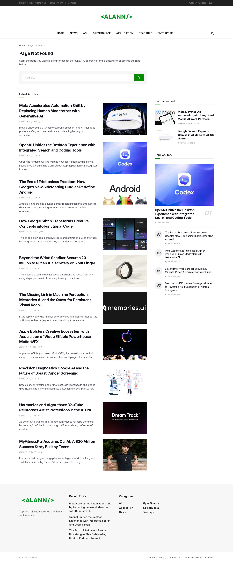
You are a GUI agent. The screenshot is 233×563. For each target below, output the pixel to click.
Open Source (102, 33)
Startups (145, 33)
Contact (72, 3)
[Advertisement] (184, 67)
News (74, 33)
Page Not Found (36, 45)
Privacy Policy (26, 3)
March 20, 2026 (29, 155)
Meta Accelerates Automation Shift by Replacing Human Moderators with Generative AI (52, 110)
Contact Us (40, 3)
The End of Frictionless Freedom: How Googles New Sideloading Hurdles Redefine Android (57, 186)
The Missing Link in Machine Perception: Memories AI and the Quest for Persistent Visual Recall (55, 299)
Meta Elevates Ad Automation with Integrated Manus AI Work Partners (196, 115)
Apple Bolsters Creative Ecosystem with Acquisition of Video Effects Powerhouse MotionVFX (55, 336)
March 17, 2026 (29, 268)
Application (124, 33)
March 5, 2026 (28, 452)
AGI (85, 33)
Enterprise (165, 33)
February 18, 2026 (189, 123)
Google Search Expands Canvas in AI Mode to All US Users (196, 135)
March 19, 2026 (29, 232)
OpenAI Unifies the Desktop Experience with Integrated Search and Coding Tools (174, 213)
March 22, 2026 (29, 121)
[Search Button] (212, 33)
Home (60, 33)
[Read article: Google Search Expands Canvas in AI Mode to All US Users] (165, 137)
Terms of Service (57, 3)
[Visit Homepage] (116, 17)
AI (120, 503)
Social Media (151, 507)
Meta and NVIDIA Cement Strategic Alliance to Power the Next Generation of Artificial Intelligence (188, 286)
